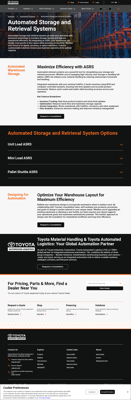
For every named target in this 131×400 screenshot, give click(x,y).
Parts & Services (45, 9)
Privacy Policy (44, 398)
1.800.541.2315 (15, 368)
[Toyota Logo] (13, 2)
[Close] (127, 392)
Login (97, 2)
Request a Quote (16, 305)
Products (11, 9)
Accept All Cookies (107, 392)
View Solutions (100, 314)
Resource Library (66, 9)
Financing (71, 305)
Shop (72, 2)
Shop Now (40, 314)
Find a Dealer (84, 2)
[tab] (15, 8)
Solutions (26, 9)
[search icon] (120, 283)
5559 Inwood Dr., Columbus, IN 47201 (19, 356)
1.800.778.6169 (15, 374)
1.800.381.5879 (15, 362)
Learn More (70, 314)
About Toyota (86, 9)
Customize (91, 392)
